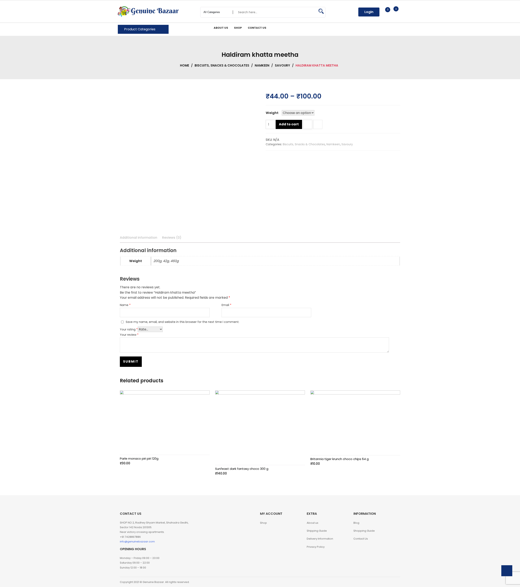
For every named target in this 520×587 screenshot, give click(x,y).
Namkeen (262, 65)
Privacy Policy (316, 547)
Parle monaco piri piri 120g (139, 458)
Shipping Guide (317, 531)
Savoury (282, 65)
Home (184, 65)
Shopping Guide (364, 531)
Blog (356, 523)
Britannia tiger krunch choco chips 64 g (339, 459)
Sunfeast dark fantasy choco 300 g (241, 469)
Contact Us (360, 539)
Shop (263, 523)
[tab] (138, 238)
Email (226, 305)
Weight (272, 112)
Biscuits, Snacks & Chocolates (222, 65)
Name (125, 305)
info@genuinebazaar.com (137, 541)
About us (312, 523)
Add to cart (289, 124)
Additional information (138, 237)
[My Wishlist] (383, 11)
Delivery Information (320, 539)
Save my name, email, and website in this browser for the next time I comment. (182, 322)
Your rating (129, 329)
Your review (129, 335)
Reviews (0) (171, 237)
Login (368, 12)
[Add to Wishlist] (307, 124)
